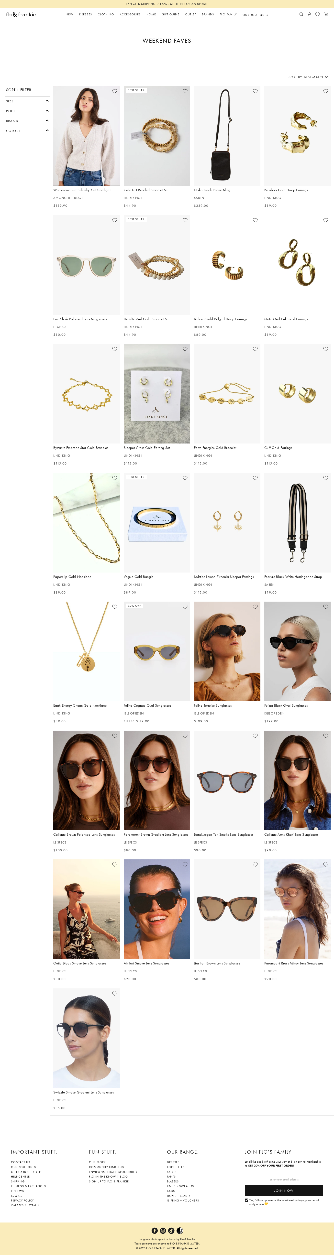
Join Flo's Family (268, 1152)
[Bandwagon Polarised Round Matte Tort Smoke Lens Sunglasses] (227, 780)
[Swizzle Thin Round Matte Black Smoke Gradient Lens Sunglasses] (86, 1038)
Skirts (172, 1172)
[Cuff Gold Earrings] (297, 394)
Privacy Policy (22, 1200)
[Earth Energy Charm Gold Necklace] (86, 651)
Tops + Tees (176, 1167)
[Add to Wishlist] (115, 91)
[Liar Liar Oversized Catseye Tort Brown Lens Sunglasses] (227, 909)
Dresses (173, 1162)
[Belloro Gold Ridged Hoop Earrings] (227, 265)
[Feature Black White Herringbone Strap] (297, 523)
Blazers (173, 1181)
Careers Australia (25, 1205)
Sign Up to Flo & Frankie (109, 1181)
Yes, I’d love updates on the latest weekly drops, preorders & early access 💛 (284, 1202)
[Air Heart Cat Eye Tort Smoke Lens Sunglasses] (157, 909)
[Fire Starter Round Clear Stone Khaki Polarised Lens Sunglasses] (86, 265)
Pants (171, 1177)
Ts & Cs (16, 1196)
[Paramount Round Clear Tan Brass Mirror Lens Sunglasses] (297, 909)
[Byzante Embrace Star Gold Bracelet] (86, 394)
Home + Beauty (178, 1196)
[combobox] (308, 77)
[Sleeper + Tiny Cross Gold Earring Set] (157, 394)
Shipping (18, 1181)
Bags (171, 1191)
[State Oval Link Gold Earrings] (297, 265)
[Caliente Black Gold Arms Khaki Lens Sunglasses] (297, 780)
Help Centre (20, 1177)
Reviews (17, 1191)
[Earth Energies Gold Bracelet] (227, 394)
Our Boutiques (23, 1167)
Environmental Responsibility (113, 1172)
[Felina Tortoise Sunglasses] (227, 651)
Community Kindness (106, 1167)
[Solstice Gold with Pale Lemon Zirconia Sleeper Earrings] (227, 523)
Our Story (97, 1162)
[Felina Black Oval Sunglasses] (297, 651)
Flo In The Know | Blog (108, 1177)
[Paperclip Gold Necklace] (86, 523)
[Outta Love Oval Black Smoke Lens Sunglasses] (86, 909)
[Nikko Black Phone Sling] (227, 136)
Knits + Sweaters (180, 1186)
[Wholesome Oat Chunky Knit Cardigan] (86, 136)
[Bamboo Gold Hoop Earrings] (297, 136)
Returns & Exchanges (28, 1186)
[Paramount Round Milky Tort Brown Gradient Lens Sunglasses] (157, 780)
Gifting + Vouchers (183, 1200)
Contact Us (20, 1162)
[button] (27, 101)
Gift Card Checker (26, 1172)
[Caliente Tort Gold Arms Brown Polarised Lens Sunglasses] (86, 780)
